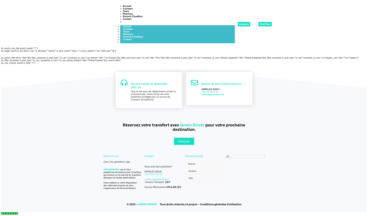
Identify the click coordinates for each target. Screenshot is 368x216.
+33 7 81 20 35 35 (153, 174)
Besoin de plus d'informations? (221, 83)
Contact (127, 39)
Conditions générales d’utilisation (220, 204)
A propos (191, 204)
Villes (190, 178)
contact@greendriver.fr (212, 94)
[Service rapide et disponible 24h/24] (124, 82)
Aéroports (192, 171)
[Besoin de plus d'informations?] (194, 82)
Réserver (191, 164)
